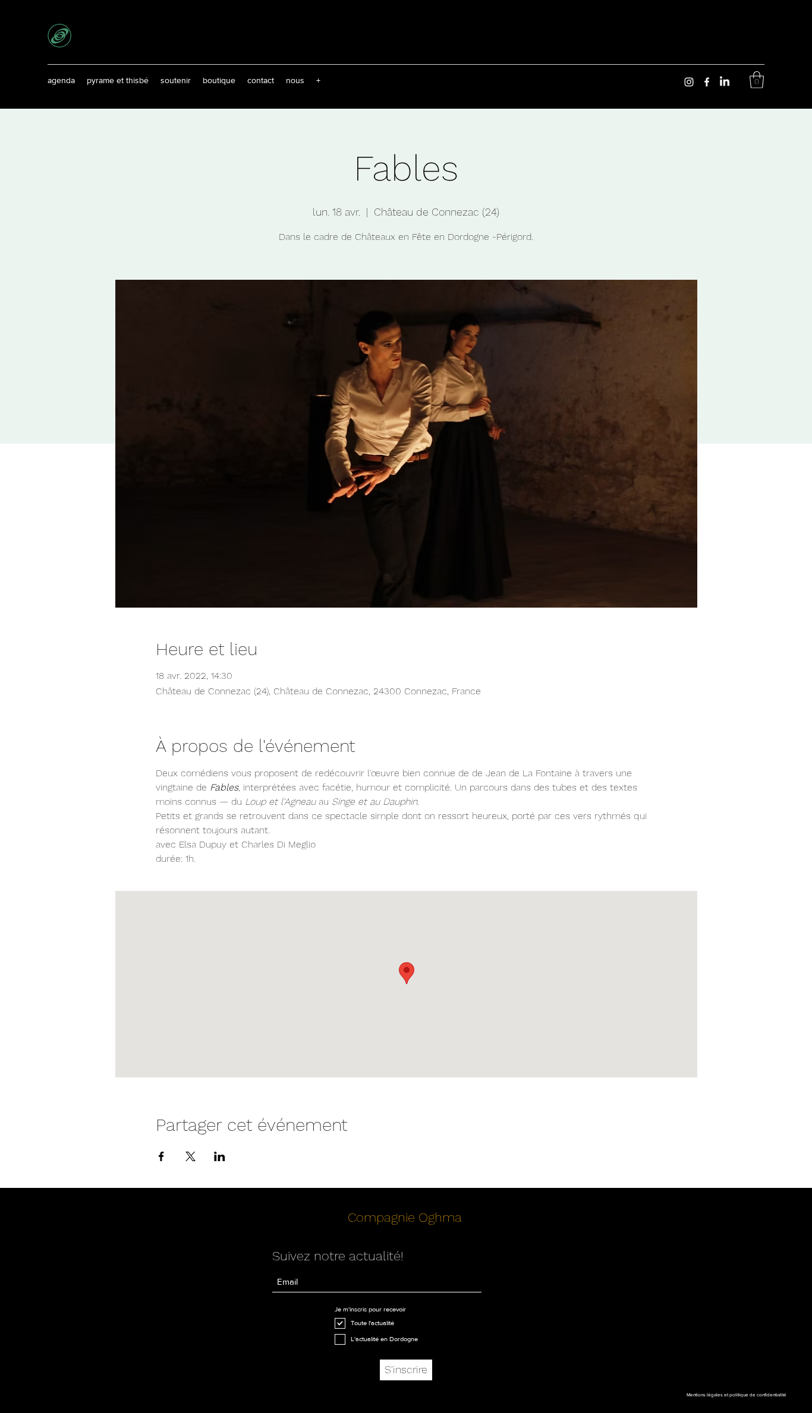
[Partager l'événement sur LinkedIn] (219, 1156)
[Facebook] (707, 82)
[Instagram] (689, 82)
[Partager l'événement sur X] (190, 1156)
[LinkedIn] (725, 82)
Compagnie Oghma (405, 1217)
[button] (318, 80)
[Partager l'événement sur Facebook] (161, 1156)
